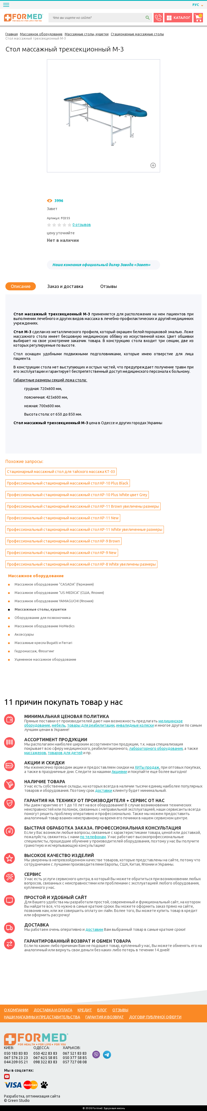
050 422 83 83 (45, 1053)
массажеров (35, 753)
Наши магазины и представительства (42, 1017)
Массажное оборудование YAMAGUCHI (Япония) (54, 601)
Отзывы (108, 286)
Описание (20, 286)
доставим (94, 929)
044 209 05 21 (16, 1062)
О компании (16, 1010)
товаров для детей (65, 753)
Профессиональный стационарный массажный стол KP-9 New (61, 553)
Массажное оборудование (36, 575)
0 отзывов (82, 224)
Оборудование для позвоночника (43, 617)
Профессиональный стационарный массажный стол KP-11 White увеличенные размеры (84, 529)
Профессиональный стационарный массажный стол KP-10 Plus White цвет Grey (77, 495)
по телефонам (93, 837)
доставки (103, 790)
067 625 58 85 (45, 1058)
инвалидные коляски (135, 725)
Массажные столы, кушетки (40, 609)
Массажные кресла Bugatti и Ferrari (43, 643)
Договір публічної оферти (155, 1017)
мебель (58, 725)
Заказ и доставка (65, 286)
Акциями (119, 771)
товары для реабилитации (91, 725)
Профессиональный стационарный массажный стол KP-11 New (63, 518)
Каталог (182, 18)
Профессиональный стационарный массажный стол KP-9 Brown (63, 541)
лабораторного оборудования (156, 748)
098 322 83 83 (45, 1062)
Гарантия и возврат (104, 1017)
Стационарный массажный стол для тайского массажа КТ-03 (61, 471)
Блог (102, 1010)
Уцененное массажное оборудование (45, 659)
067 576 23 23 (16, 1058)
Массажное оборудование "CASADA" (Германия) (54, 584)
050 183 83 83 (16, 1053)
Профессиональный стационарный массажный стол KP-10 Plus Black (67, 483)
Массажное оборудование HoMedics (45, 626)
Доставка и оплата (53, 1010)
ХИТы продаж (147, 767)
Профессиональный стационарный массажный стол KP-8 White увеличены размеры (81, 564)
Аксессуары (24, 634)
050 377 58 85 (75, 1058)
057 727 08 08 (75, 1062)
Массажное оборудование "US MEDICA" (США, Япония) (59, 592)
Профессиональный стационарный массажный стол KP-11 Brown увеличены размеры (83, 506)
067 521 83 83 (75, 1053)
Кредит (85, 1010)
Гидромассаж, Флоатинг (34, 651)
